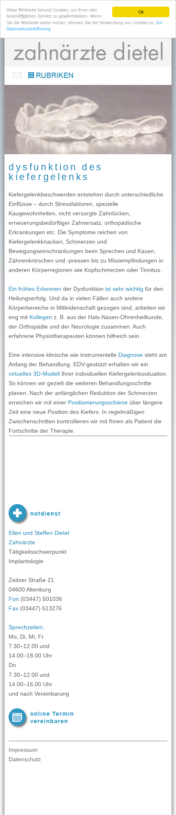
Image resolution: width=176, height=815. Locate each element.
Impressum (23, 750)
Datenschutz (25, 759)
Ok (141, 12)
